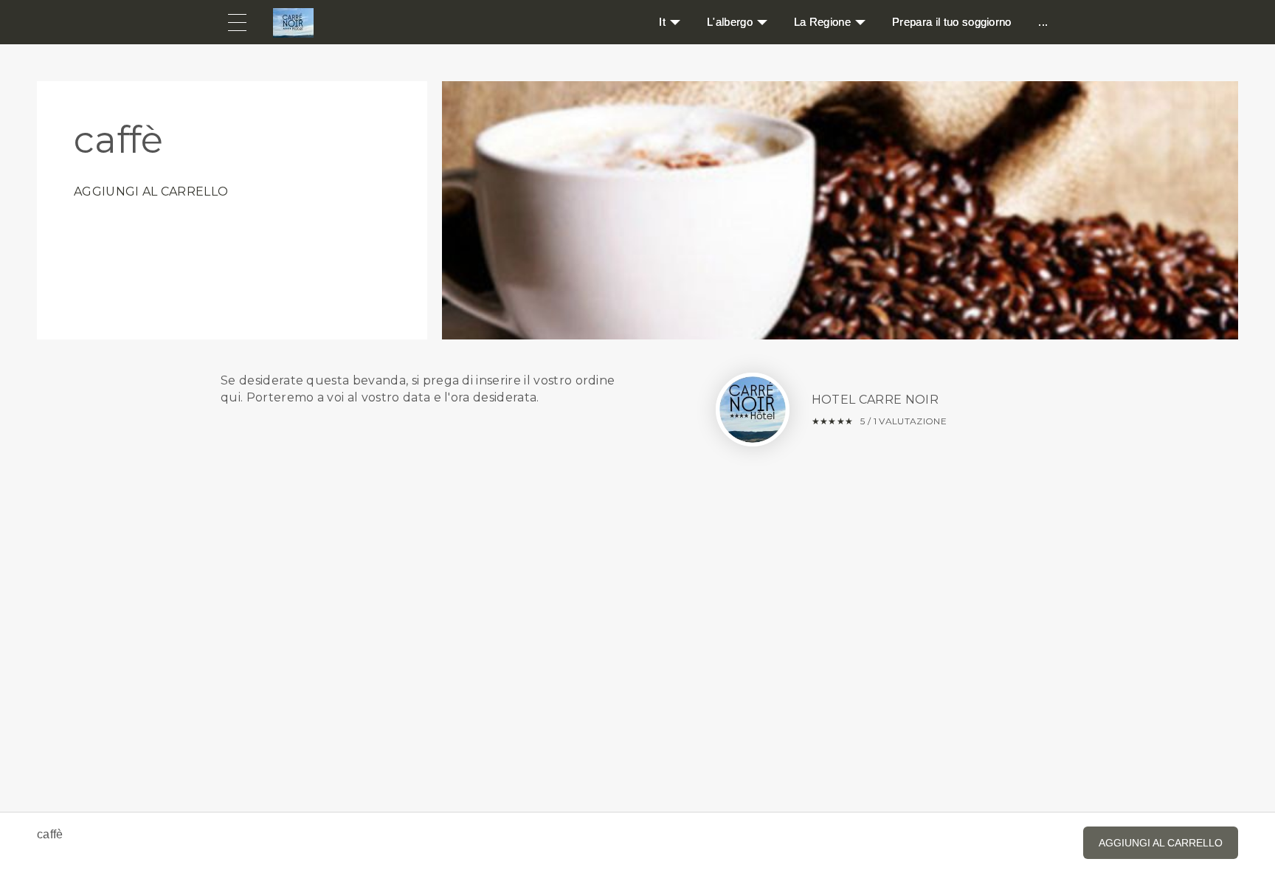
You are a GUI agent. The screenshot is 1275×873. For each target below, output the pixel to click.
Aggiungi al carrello (151, 191)
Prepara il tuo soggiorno (952, 21)
